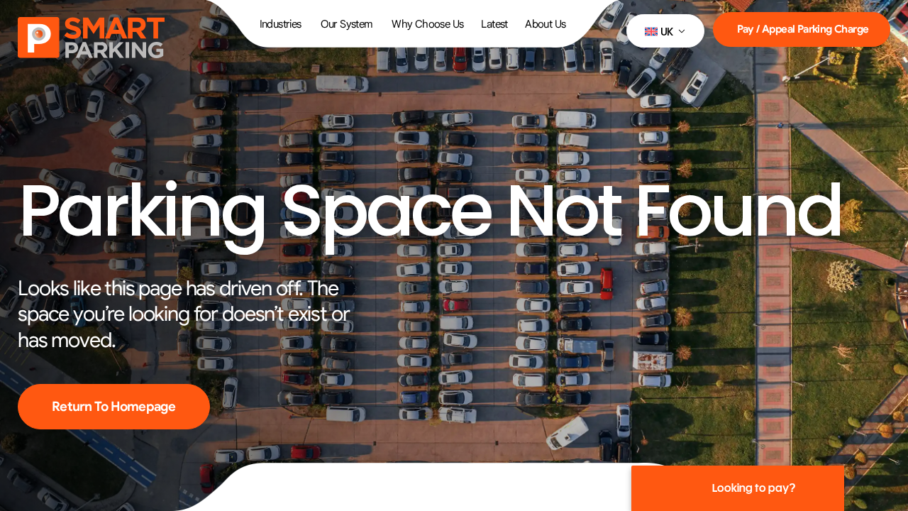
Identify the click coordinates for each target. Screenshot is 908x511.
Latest (494, 24)
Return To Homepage (114, 406)
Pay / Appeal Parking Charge (803, 29)
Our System (347, 24)
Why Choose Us (427, 24)
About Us (545, 24)
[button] (665, 31)
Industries (280, 24)
